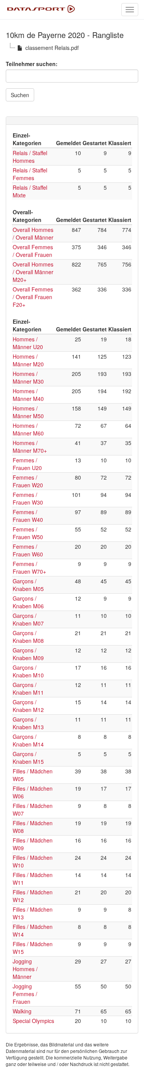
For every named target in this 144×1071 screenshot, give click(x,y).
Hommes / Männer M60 (28, 429)
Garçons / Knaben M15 (28, 757)
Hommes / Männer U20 (28, 343)
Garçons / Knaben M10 (28, 671)
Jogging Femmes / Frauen (25, 993)
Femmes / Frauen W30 (28, 498)
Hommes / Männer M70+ (30, 446)
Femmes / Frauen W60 (28, 550)
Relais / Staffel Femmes (30, 174)
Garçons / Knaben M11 (28, 688)
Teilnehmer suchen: (32, 64)
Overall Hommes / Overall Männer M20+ (33, 271)
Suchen (20, 95)
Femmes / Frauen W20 (28, 481)
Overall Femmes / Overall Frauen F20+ (33, 296)
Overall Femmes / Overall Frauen (33, 250)
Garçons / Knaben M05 (28, 585)
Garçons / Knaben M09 (28, 654)
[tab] (72, 120)
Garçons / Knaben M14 (28, 740)
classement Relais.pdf (52, 47)
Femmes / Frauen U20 (27, 464)
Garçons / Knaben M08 (28, 636)
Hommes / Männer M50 (28, 412)
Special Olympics (33, 1021)
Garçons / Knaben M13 (28, 723)
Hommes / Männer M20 (28, 360)
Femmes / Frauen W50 (28, 533)
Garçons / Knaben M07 (28, 619)
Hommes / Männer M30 (28, 377)
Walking (22, 1011)
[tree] (72, 47)
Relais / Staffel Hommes (30, 156)
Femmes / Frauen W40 (28, 515)
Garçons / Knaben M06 (28, 602)
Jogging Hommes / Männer (25, 968)
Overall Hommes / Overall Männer (33, 233)
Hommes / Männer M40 (28, 394)
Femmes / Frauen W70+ (29, 567)
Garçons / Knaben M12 (28, 705)
